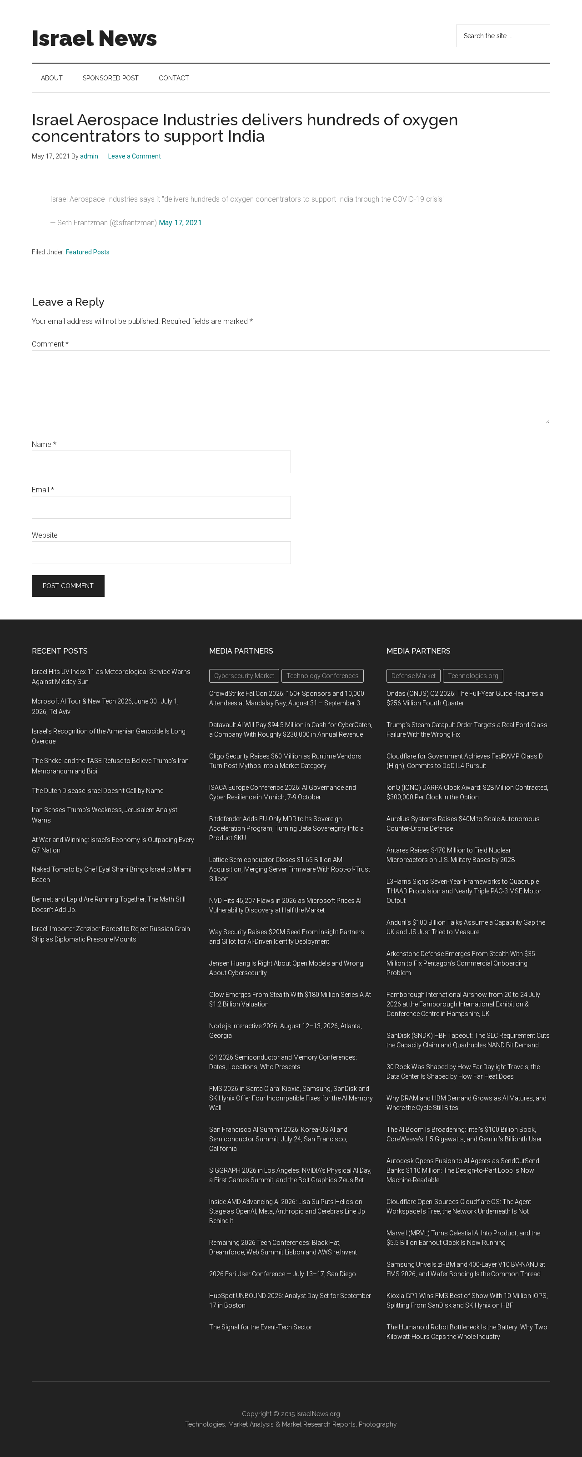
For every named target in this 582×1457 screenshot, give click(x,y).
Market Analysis (251, 1424)
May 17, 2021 (180, 222)
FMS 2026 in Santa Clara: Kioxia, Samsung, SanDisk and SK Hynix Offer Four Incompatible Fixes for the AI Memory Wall (291, 1098)
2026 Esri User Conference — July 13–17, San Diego (282, 1274)
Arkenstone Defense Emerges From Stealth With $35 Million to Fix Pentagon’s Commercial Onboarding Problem (460, 963)
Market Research (306, 1424)
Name (44, 444)
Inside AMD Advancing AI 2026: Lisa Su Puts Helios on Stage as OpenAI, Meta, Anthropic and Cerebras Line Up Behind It (287, 1211)
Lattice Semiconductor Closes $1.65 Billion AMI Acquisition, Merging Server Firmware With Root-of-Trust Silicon (289, 869)
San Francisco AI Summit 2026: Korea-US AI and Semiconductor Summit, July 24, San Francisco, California (278, 1139)
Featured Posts (88, 252)
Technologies (205, 1424)
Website (45, 535)
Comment (50, 344)
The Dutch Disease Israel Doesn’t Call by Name (97, 790)
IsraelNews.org (318, 1413)
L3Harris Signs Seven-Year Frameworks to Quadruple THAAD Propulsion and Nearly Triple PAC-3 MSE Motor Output (464, 891)
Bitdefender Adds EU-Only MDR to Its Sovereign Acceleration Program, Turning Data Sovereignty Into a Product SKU (286, 828)
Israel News (94, 38)
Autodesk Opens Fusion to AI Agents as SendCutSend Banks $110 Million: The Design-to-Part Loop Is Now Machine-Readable (462, 1170)
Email (43, 490)
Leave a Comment (134, 156)
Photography (378, 1424)
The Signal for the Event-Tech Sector (260, 1327)
